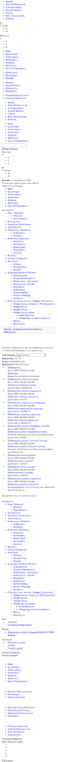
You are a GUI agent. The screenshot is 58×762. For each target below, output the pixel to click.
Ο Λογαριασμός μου (18, 726)
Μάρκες (10, 82)
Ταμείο (9, 12)
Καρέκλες (18, 241)
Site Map (10, 78)
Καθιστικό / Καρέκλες (18, 238)
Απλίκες (17, 264)
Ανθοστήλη (13, 373)
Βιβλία (16, 320)
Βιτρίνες (12, 255)
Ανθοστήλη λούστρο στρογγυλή (23, 396)
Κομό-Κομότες (20, 218)
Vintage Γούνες (20, 309)
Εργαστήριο (11, 54)
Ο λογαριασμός (14, 7)
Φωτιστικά (13, 261)
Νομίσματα (19, 323)
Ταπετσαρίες (12, 56)
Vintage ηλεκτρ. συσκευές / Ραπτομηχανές (34, 303)
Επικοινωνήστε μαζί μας (20, 691)
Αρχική (9, 1)
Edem (8, 51)
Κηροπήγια (18, 286)
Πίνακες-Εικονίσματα (24, 278)
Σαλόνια (17, 252)
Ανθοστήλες (19, 289)
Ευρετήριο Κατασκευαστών (21, 707)
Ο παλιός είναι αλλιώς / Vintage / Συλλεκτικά (30, 301)
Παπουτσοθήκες (21, 292)
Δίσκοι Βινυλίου (26, 315)
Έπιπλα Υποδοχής (22, 295)
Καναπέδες (19, 249)
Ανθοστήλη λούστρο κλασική (22, 384)
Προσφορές (11, 91)
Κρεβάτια (18, 298)
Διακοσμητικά (20, 275)
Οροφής (17, 269)
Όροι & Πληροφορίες (16, 68)
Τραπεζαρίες (14, 227)
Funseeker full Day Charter (20, 624)
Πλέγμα (25, 364)
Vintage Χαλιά (20, 306)
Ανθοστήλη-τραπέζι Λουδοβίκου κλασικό (27, 431)
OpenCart (17, 738)
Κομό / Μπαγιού (15, 212)
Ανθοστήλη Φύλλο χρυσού (20, 460)
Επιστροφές (12, 75)
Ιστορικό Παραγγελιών (17, 95)
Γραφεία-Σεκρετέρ (17, 258)
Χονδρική (10, 62)
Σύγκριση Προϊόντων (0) (13, 361)
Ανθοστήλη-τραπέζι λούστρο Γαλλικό (26, 446)
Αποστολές (11, 65)
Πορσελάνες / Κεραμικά (25, 281)
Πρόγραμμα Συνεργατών (20, 713)
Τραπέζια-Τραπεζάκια (19, 224)
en (7, 31)
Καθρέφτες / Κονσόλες (19, 229)
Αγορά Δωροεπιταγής (18, 710)
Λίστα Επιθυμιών (15, 4)
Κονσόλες (18, 235)
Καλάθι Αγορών (13, 10)
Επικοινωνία (12, 72)
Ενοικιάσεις (11, 59)
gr (6, 28)
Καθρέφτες (19, 232)
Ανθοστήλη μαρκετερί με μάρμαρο (25, 408)
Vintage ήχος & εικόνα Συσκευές (34, 318)
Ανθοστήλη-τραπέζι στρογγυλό (23, 484)
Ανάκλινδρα (19, 247)
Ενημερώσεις (14, 734)
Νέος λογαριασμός (15, 15)
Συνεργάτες (12, 88)
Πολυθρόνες (19, 244)
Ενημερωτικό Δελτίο (16, 98)
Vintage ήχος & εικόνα (23, 312)
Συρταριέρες (14, 221)
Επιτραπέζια (19, 266)
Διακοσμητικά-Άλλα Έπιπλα (22, 272)
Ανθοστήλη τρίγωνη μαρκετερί (23, 420)
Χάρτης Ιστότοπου (16, 697)
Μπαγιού (17, 215)
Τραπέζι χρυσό (15, 648)
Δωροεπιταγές (13, 85)
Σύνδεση (10, 18)
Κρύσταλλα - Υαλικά (23, 283)
